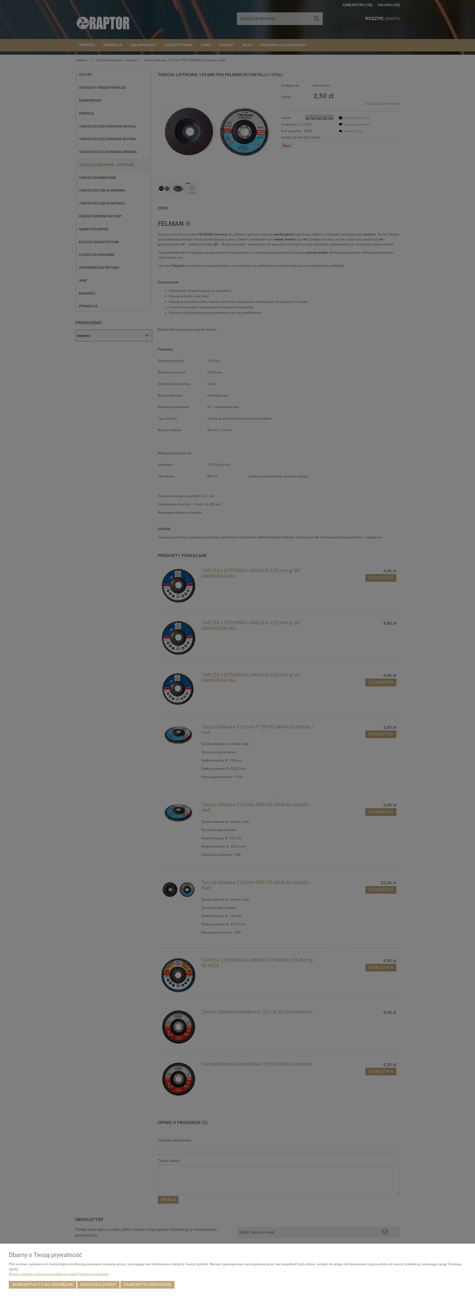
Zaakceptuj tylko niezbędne (42, 1285)
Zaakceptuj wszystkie (148, 1285)
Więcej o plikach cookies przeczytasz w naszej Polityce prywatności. (59, 1274)
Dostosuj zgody (98, 1285)
